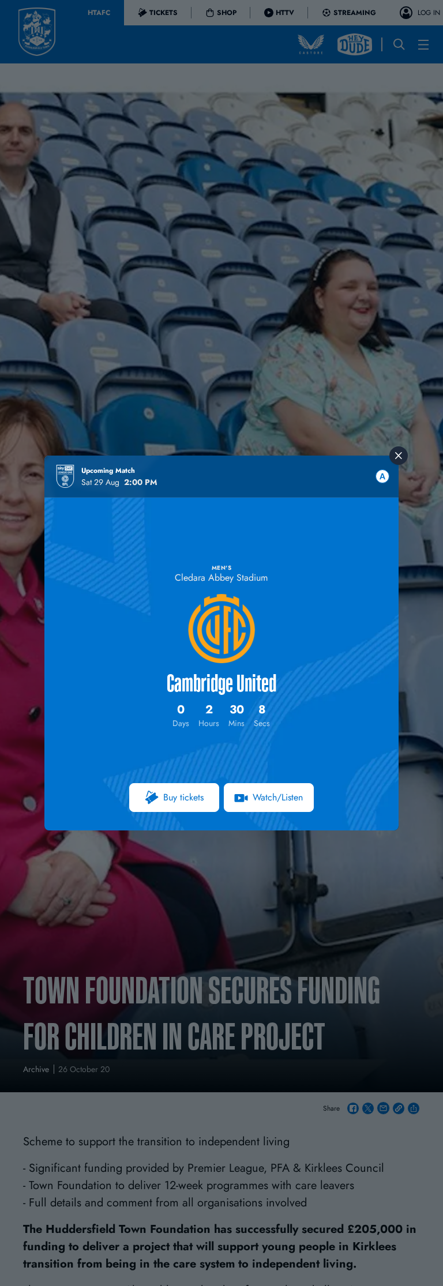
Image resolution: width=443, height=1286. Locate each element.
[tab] (382, 476)
